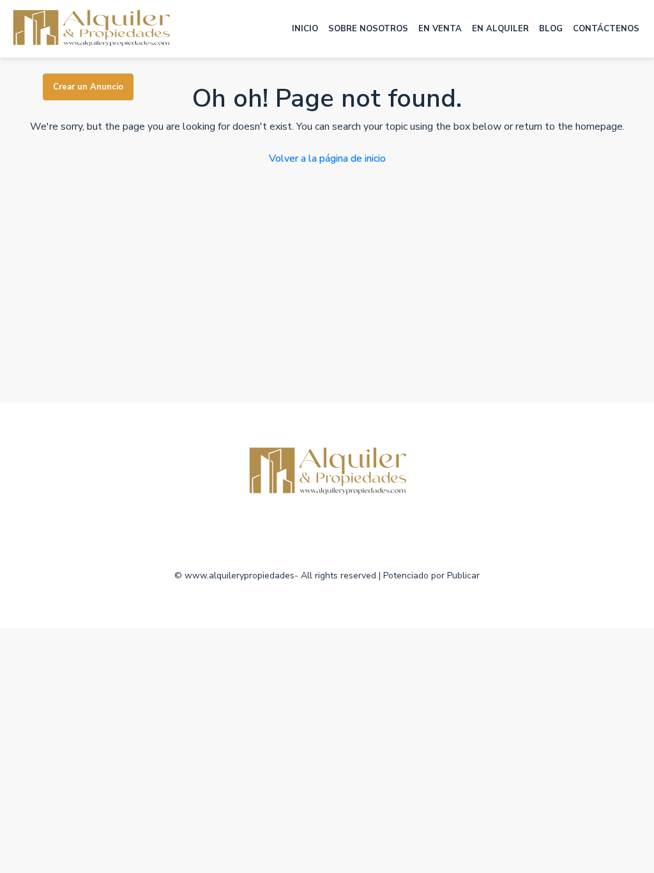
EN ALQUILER (500, 29)
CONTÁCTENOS (606, 29)
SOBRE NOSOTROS (368, 29)
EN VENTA (440, 29)
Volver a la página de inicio (327, 158)
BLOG (551, 29)
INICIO (305, 29)
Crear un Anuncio (88, 87)
